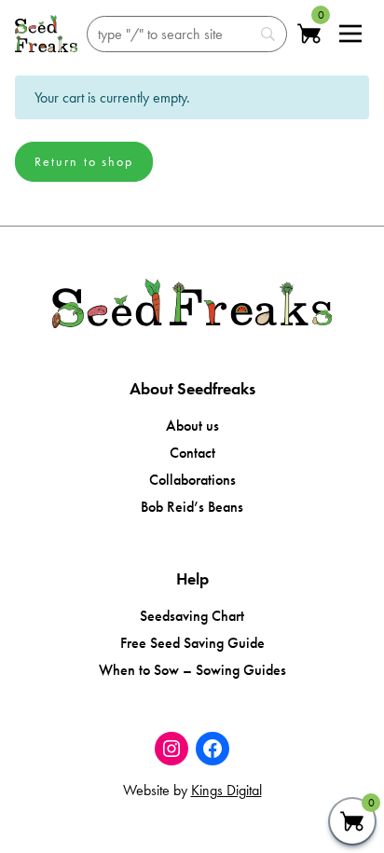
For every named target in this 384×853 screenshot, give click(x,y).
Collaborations (192, 479)
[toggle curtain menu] (350, 33)
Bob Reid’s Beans (192, 506)
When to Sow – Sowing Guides (192, 670)
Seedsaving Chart (192, 616)
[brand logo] (46, 33)
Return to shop (83, 161)
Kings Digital (226, 790)
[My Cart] (352, 821)
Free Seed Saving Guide (192, 643)
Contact (192, 452)
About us (192, 425)
